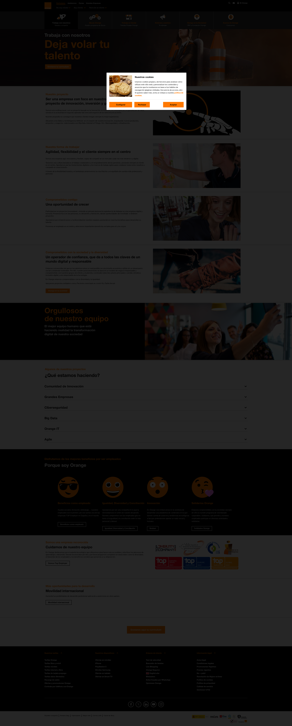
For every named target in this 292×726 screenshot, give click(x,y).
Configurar (120, 104)
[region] (146, 91)
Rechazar (142, 104)
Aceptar (173, 104)
